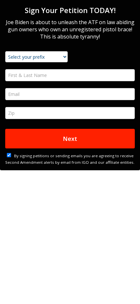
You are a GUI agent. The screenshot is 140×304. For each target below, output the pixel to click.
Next (70, 139)
